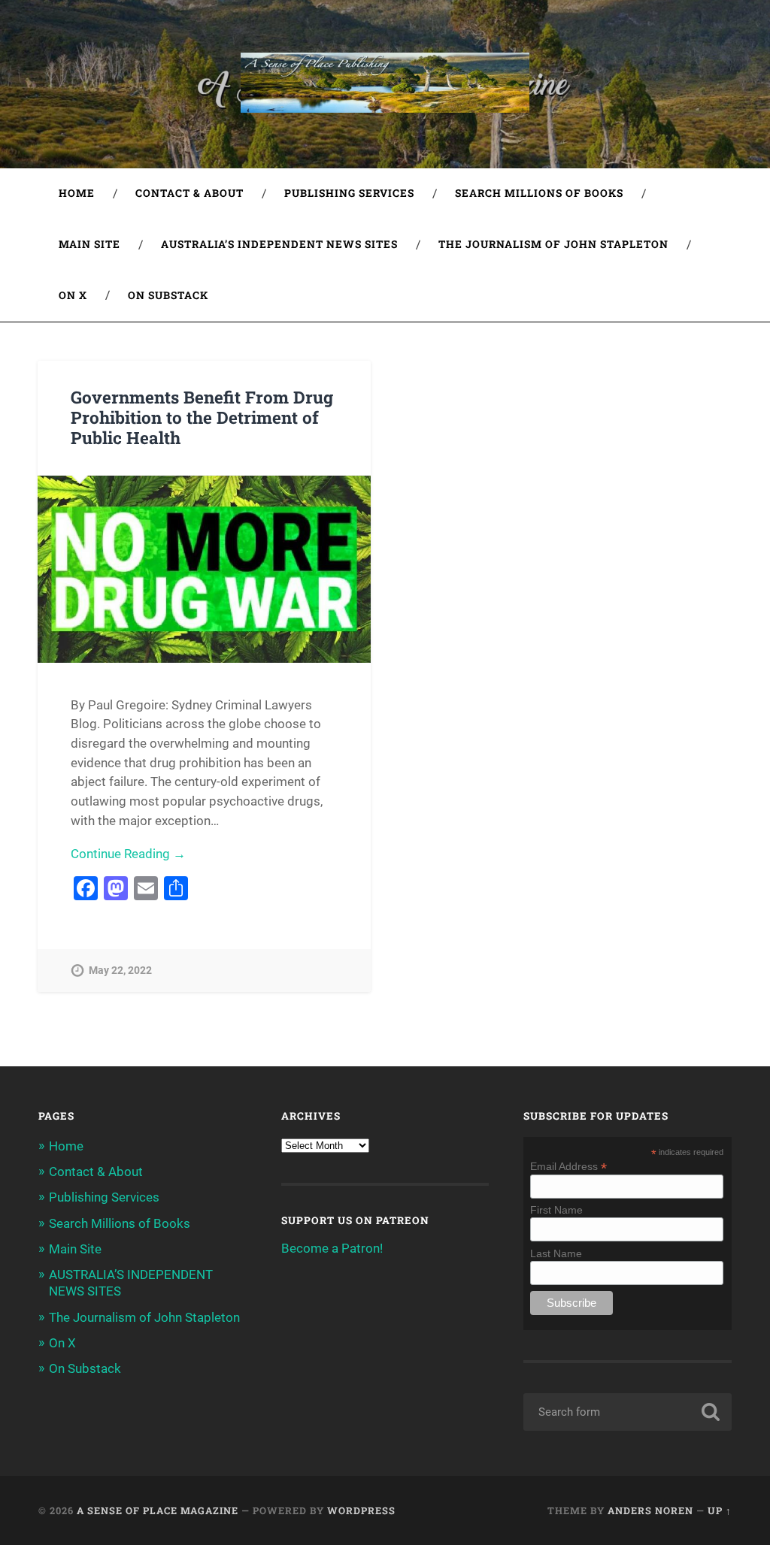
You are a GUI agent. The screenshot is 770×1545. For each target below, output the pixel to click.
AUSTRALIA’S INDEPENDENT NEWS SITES (279, 244)
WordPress (361, 1510)
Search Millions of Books (539, 193)
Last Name (556, 1253)
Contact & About (189, 193)
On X (73, 295)
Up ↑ (720, 1510)
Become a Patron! (332, 1248)
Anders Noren (650, 1510)
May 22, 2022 (120, 970)
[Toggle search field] (706, 296)
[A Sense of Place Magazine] (385, 84)
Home (77, 193)
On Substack (168, 295)
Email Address (568, 1166)
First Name (556, 1210)
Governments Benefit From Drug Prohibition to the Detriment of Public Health (202, 417)
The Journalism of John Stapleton (553, 244)
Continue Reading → (128, 853)
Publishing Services (349, 193)
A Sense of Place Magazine (157, 1510)
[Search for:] (627, 1412)
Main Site (89, 244)
